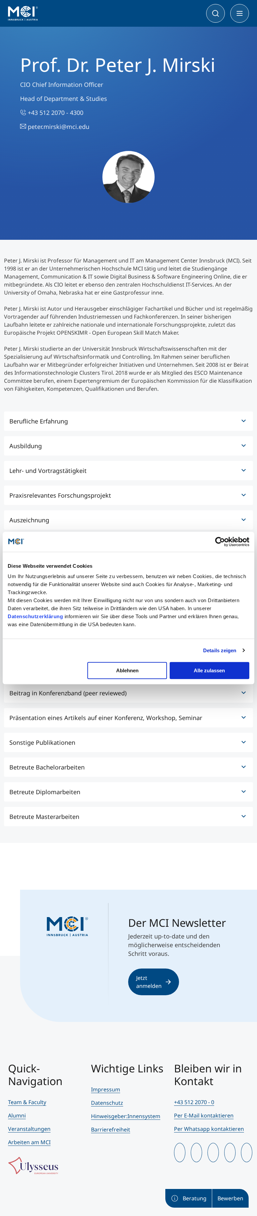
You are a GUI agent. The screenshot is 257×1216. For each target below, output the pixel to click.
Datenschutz (107, 1102)
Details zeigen (219, 650)
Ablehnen (127, 670)
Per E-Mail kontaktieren (204, 1115)
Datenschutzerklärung (35, 616)
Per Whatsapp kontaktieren (209, 1129)
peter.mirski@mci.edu (57, 127)
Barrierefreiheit (110, 1129)
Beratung (194, 1198)
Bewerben (230, 1198)
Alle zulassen (209, 670)
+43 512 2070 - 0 (194, 1102)
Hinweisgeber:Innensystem (125, 1116)
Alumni (17, 1115)
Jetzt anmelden (149, 982)
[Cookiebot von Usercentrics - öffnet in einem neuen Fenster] (220, 542)
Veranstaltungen (29, 1129)
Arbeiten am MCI (29, 1142)
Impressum (105, 1089)
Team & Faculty (27, 1102)
